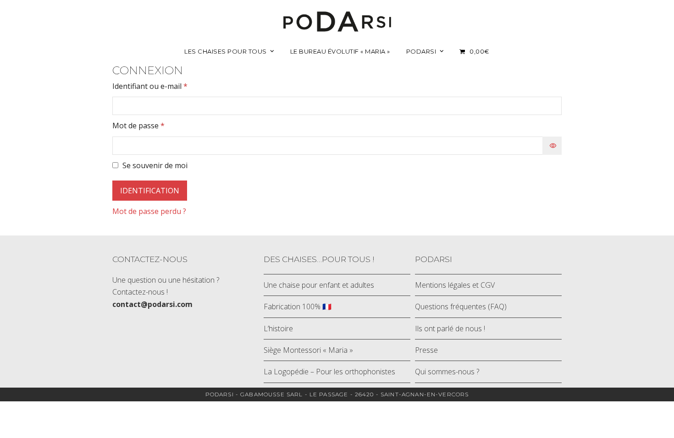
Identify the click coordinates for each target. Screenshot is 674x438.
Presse (426, 350)
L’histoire (278, 328)
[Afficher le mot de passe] (552, 146)
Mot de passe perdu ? (149, 211)
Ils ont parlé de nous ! (450, 328)
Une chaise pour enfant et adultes (319, 285)
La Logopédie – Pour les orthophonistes (329, 372)
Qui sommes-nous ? (447, 372)
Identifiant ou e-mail (169, 86)
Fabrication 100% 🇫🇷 (297, 306)
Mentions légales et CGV (455, 285)
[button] (474, 50)
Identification (149, 191)
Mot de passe (157, 125)
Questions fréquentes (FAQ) (461, 306)
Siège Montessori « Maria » (308, 350)
